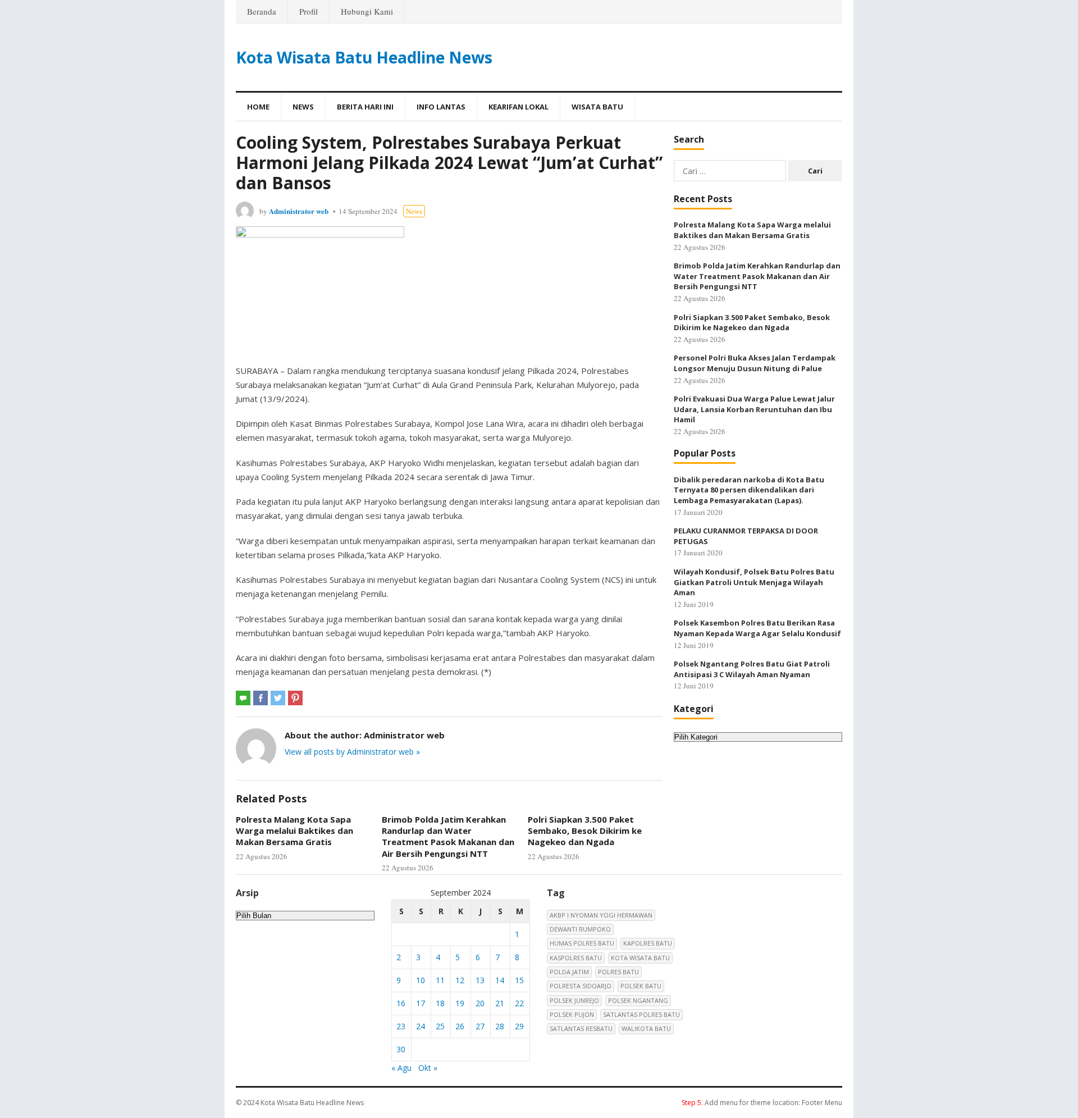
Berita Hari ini (365, 107)
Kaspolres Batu (576, 957)
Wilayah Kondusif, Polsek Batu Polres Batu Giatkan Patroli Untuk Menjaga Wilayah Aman (754, 582)
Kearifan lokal (518, 107)
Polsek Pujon (572, 1014)
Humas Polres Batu (582, 943)
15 (519, 980)
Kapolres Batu (647, 943)
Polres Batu (618, 972)
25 (440, 1026)
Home (258, 107)
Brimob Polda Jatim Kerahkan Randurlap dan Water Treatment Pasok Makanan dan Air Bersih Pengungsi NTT (448, 836)
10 (420, 980)
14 (499, 980)
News (303, 107)
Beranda (261, 11)
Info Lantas (441, 107)
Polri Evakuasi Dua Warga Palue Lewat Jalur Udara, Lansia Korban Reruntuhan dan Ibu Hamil (754, 409)
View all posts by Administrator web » (352, 751)
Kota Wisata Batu (640, 957)
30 (400, 1049)
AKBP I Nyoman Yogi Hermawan (601, 915)
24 (420, 1026)
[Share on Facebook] (260, 698)
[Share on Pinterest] (295, 698)
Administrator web (298, 211)
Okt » (427, 1067)
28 (499, 1026)
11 (440, 980)
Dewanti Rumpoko (580, 929)
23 (400, 1026)
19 (459, 1003)
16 (400, 1003)
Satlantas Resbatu (581, 1028)
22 (519, 1003)
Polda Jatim (569, 972)
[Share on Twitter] (278, 698)
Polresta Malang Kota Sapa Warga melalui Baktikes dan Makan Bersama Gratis (294, 831)
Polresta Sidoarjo (580, 986)
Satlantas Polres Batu (641, 1014)
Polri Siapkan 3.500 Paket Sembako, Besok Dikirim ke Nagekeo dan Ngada (585, 831)
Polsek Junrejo (574, 1000)
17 (420, 1003)
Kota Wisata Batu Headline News (364, 57)
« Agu (401, 1067)
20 (480, 1003)
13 (480, 980)
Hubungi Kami (367, 11)
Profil (308, 11)
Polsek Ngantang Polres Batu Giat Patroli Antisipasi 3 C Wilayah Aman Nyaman (752, 669)
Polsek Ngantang (638, 1000)
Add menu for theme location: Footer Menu (762, 1102)
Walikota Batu (646, 1028)
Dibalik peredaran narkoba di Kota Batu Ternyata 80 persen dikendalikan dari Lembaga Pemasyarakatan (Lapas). (749, 489)
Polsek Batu (640, 986)
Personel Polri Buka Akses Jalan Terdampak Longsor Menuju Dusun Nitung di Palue (754, 363)
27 (480, 1026)
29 (519, 1026)
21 (499, 1003)
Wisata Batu (597, 107)
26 (459, 1026)
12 (459, 980)
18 (440, 1003)
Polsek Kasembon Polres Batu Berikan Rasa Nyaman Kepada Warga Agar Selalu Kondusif (757, 628)
